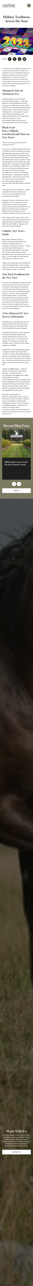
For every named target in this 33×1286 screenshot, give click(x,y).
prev (14, 484)
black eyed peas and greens (11, 153)
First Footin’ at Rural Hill (9, 396)
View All (17, 490)
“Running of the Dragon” (22, 349)
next (19, 484)
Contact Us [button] (16, 1152)
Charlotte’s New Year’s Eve (10, 332)
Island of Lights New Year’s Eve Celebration (15, 381)
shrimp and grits (14, 101)
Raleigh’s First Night (8, 369)
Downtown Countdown (9, 326)
